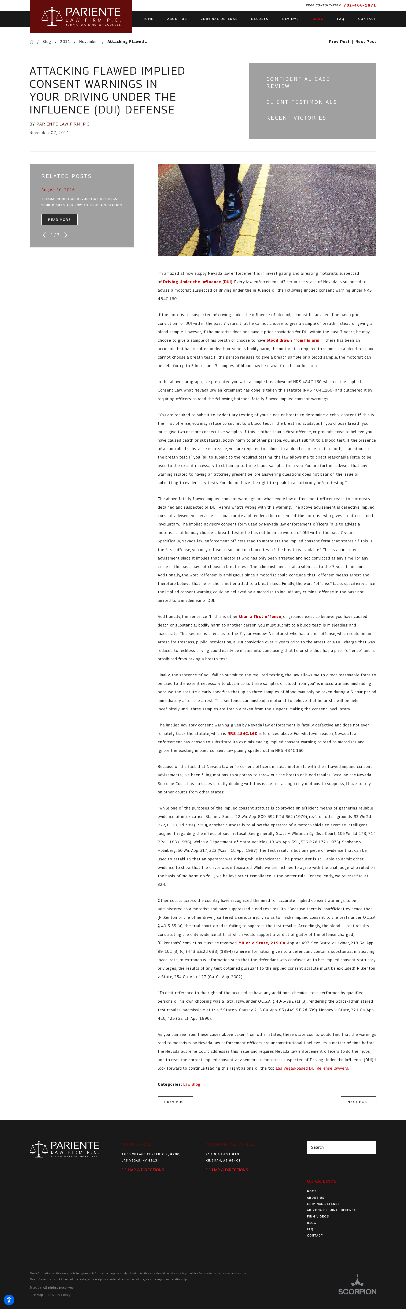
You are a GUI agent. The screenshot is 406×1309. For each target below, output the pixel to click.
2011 (65, 41)
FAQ (310, 1229)
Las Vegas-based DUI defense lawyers (312, 1068)
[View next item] (66, 235)
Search (317, 1147)
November (88, 41)
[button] (9, 1300)
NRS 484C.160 (243, 733)
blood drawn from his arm (293, 340)
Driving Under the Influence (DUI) (197, 282)
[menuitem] (151, 18)
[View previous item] (44, 235)
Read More (59, 219)
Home (312, 1191)
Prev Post (175, 1102)
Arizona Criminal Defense (331, 1210)
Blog (47, 41)
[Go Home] (33, 42)
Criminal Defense (323, 1203)
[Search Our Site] (370, 1147)
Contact (315, 1235)
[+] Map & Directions (143, 1170)
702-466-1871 (360, 5)
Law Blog (191, 1084)
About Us (316, 1197)
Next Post (359, 1102)
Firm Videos (318, 1216)
